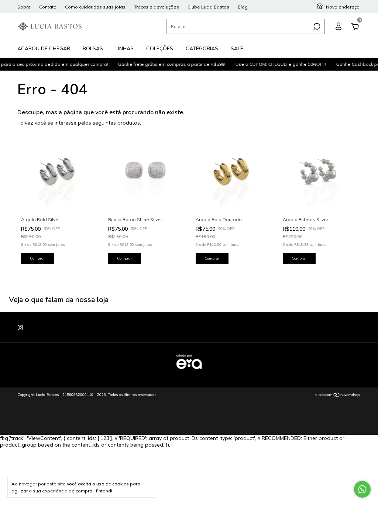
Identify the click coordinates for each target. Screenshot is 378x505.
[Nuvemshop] (338, 395)
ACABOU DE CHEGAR (43, 48)
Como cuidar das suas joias (95, 7)
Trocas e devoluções (156, 7)
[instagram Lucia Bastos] (20, 328)
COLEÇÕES (159, 48)
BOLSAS (93, 48)
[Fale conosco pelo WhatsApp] (362, 489)
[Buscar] (316, 26)
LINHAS (125, 48)
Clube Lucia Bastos (208, 7)
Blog (243, 7)
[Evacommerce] (189, 372)
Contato (47, 7)
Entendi (104, 491)
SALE (237, 48)
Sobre (24, 7)
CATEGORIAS (202, 48)
